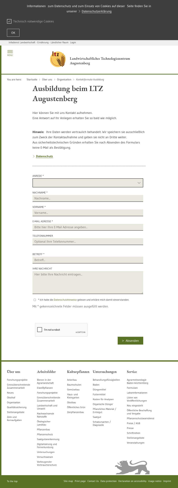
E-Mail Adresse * (43, 221)
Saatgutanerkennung (48, 439)
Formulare (132, 387)
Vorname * (39, 207)
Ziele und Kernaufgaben (14, 418)
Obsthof (11, 397)
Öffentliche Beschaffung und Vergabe (139, 412)
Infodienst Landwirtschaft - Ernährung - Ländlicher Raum (38, 42)
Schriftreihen (133, 433)
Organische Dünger (103, 404)
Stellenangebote (15, 412)
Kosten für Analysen (103, 399)
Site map (68, 481)
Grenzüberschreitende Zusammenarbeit (18, 386)
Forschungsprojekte (17, 379)
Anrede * (38, 175)
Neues (10, 392)
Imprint (167, 481)
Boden (96, 384)
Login (73, 42)
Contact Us (93, 481)
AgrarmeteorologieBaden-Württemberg (137, 381)
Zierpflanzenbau (75, 412)
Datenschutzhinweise (65, 299)
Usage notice (154, 481)
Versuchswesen (45, 456)
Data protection (108, 481)
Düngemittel (99, 389)
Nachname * (40, 192)
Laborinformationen (137, 392)
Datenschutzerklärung (97, 11)
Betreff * (38, 254)
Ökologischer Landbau (43, 423)
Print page (80, 481)
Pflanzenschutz (45, 434)
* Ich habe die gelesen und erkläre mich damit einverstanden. (83, 299)
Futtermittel (99, 394)
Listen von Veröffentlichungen (137, 399)
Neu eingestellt (135, 405)
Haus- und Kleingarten (73, 396)
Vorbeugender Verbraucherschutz (47, 463)
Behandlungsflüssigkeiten (106, 379)
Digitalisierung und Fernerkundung (47, 445)
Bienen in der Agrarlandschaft (45, 381)
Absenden (132, 341)
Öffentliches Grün (76, 407)
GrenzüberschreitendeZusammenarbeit (48, 399)
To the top (12, 481)
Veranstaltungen (135, 442)
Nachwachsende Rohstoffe (45, 415)
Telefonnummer (43, 235)
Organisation (13, 402)
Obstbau (71, 402)
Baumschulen (74, 384)
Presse (130, 428)
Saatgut (97, 417)
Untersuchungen (46, 452)
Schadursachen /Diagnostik (102, 423)
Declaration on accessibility (132, 481)
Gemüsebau (73, 389)
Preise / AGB (133, 423)
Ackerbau (72, 379)
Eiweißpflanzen (45, 387)
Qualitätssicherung (17, 407)
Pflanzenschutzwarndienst (140, 418)
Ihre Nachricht (42, 268)
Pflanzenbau (43, 429)
